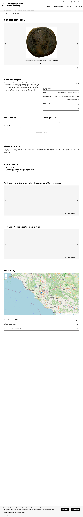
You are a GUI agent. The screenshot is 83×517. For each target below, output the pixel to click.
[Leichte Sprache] (74, 2)
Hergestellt (7, 120)
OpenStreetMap (69, 314)
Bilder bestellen (10, 324)
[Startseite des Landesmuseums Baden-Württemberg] (12, 6)
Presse (59, 1)
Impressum (6, 512)
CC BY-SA (55, 60)
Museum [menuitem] (69, 6)
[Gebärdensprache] (78, 2)
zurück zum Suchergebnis (13, 13)
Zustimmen (75, 509)
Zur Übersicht (69, 213)
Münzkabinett (10, 167)
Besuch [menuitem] (49, 6)
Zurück (5, 43)
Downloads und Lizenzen (13, 320)
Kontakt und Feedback (12, 328)
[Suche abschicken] (71, 2)
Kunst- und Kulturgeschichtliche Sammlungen (20, 171)
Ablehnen (65, 509)
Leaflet (60, 314)
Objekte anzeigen (41, 132)
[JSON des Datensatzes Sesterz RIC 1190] (78, 104)
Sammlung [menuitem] (78, 6)
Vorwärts (77, 43)
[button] (41, 292)
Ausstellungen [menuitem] (59, 6)
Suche (64, 1)
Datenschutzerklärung (38, 511)
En (81, 1)
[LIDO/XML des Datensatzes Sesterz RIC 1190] (78, 108)
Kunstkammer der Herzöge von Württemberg (20, 169)
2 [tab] (42, 63)
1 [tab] (40, 63)
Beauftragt (7, 125)
